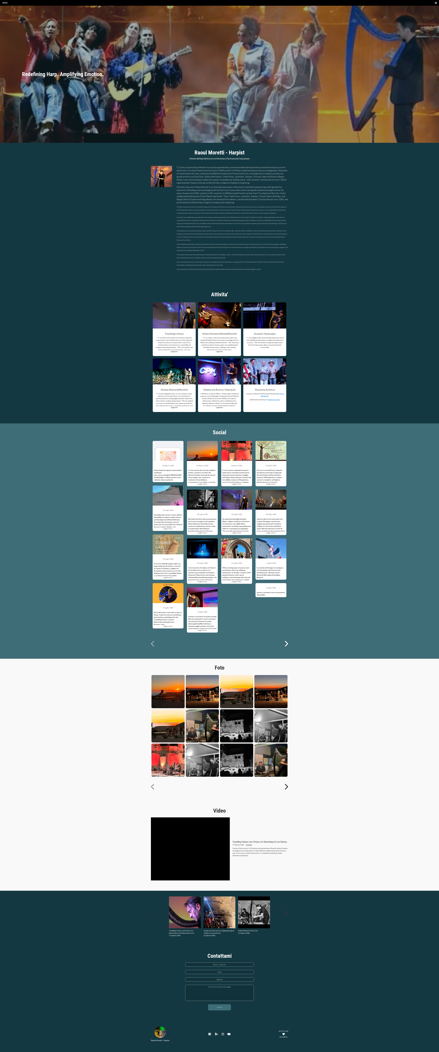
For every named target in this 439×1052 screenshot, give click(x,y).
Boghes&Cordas (274, 400)
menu (5, 3)
